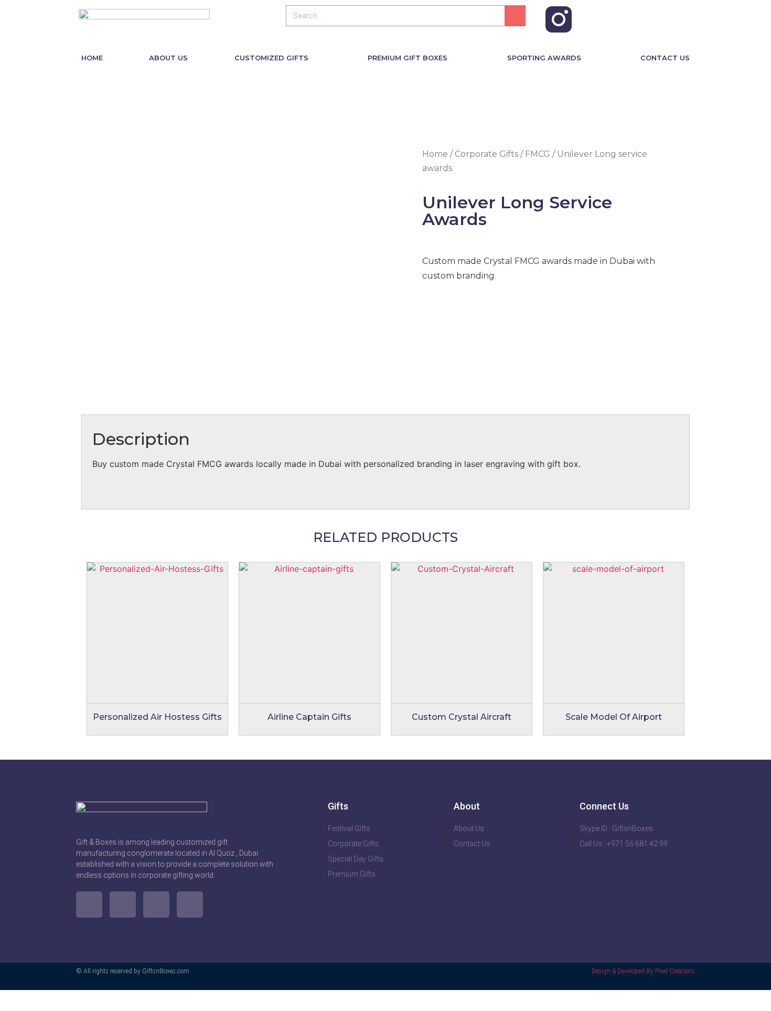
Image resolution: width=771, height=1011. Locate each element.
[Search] (515, 15)
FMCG (537, 154)
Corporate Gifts (486, 154)
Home (435, 154)
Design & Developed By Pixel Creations (643, 971)
